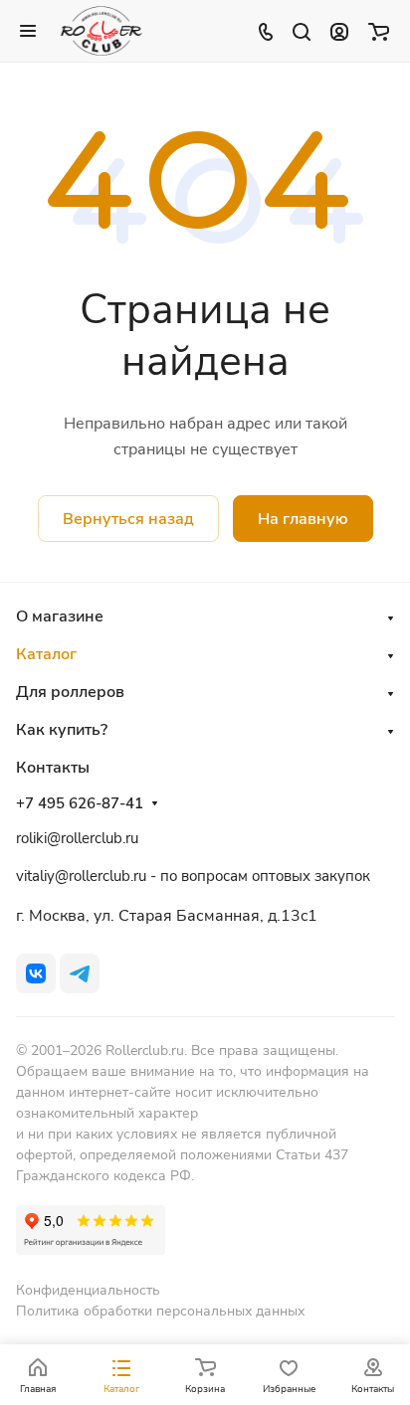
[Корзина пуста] (378, 31)
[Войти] (339, 31)
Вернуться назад (128, 519)
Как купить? (61, 730)
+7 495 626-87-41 (79, 803)
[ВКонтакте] (36, 973)
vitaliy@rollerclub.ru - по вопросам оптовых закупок (193, 876)
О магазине (59, 616)
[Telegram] (80, 973)
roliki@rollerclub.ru (77, 838)
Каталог (46, 654)
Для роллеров (70, 692)
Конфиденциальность (88, 1290)
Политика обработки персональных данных (160, 1311)
